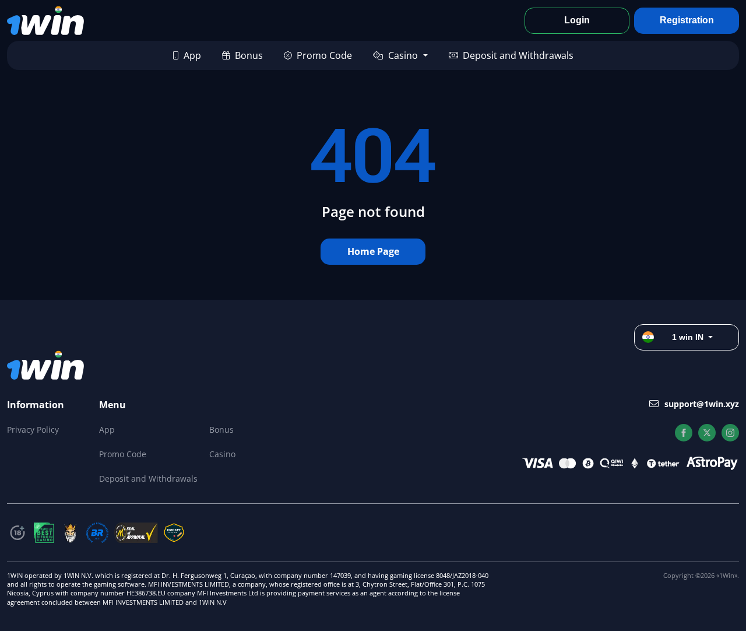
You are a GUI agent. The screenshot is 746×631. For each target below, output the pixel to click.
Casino (403, 55)
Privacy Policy (33, 429)
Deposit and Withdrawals (518, 55)
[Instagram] (730, 432)
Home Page (373, 251)
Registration (687, 20)
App (192, 55)
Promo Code (324, 55)
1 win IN (687, 337)
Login (577, 20)
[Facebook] (683, 432)
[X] (707, 432)
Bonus (249, 55)
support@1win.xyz (701, 403)
